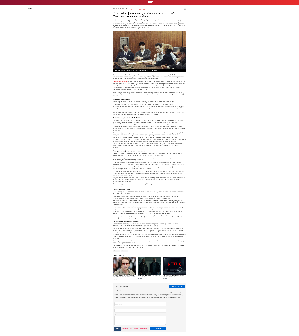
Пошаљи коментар (176, 286)
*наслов (116, 307)
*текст (116, 314)
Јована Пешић (141, 9)
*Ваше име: (117, 301)
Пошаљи (158, 328)
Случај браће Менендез (120, 81)
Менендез (125, 251)
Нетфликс (116, 251)
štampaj (185, 9)
